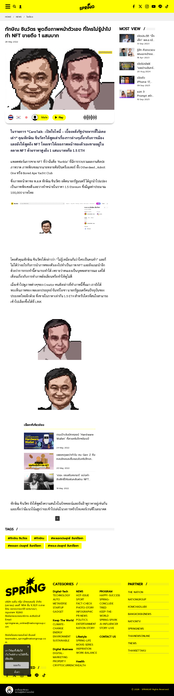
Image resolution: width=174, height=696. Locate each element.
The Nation (135, 592)
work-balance (86, 653)
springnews (136, 629)
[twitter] (20, 107)
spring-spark (108, 620)
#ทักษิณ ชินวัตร (17, 538)
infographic (84, 612)
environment (62, 636)
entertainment (86, 624)
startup (58, 608)
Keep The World (63, 620)
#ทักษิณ (39, 538)
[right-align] (14, 6)
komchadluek (137, 607)
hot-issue (82, 595)
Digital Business (63, 649)
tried (103, 608)
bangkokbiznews (139, 614)
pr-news (81, 616)
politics (82, 620)
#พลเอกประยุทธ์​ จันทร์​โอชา (67, 538)
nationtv (134, 621)
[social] (134, 6)
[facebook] (15, 107)
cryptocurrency (65, 665)
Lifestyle (81, 637)
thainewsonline (139, 636)
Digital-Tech (60, 591)
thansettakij (137, 650)
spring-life (83, 640)
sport (80, 599)
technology (61, 595)
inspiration (83, 649)
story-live (107, 628)
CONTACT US (108, 637)
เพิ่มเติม (9, 658)
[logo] (87, 6)
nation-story (85, 628)
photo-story (85, 608)
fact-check (84, 603)
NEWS (19, 16)
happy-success (110, 595)
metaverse (60, 603)
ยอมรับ (17, 665)
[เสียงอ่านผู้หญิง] (40, 117)
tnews (132, 643)
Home (8, 16)
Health (80, 661)
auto (56, 599)
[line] (26, 107)
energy (58, 632)
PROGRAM (106, 591)
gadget (58, 612)
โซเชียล (30, 16)
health (81, 665)
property (59, 661)
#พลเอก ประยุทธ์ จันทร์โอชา (24, 546)
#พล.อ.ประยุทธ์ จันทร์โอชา (63, 546)
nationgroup (137, 599)
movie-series (84, 645)
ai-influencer (109, 624)
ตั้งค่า (17, 672)
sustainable (61, 640)
